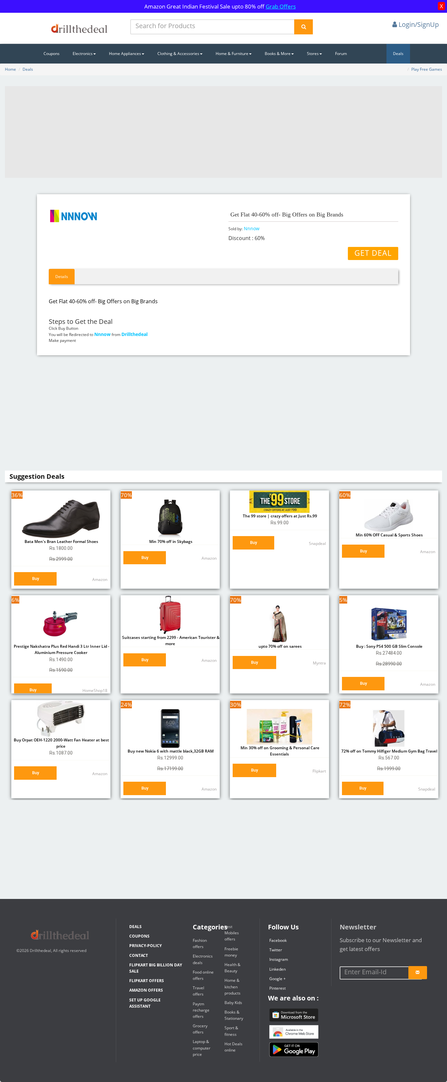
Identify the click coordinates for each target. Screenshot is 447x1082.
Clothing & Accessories (178, 53)
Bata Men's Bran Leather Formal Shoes (61, 541)
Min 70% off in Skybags (170, 541)
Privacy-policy (145, 945)
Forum (341, 53)
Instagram (278, 959)
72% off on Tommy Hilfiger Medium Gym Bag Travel (388, 751)
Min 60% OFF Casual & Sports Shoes (389, 535)
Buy (35, 578)
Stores (313, 53)
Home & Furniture (232, 53)
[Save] (417, 972)
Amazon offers (146, 990)
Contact (138, 955)
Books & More (278, 53)
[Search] (303, 26)
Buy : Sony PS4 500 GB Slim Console (388, 646)
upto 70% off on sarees (280, 646)
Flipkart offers (146, 980)
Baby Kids (233, 1002)
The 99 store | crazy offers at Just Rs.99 (279, 516)
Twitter (275, 950)
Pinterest (277, 988)
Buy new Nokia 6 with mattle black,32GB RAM (170, 751)
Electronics (83, 53)
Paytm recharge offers (201, 1010)
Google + (277, 978)
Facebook (278, 940)
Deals (398, 53)
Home (10, 69)
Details (61, 276)
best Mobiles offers (231, 933)
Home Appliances (125, 53)
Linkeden (277, 969)
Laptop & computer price (201, 1048)
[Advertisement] (223, 132)
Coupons (52, 53)
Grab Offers (281, 6)
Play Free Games (426, 69)
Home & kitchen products (232, 987)
